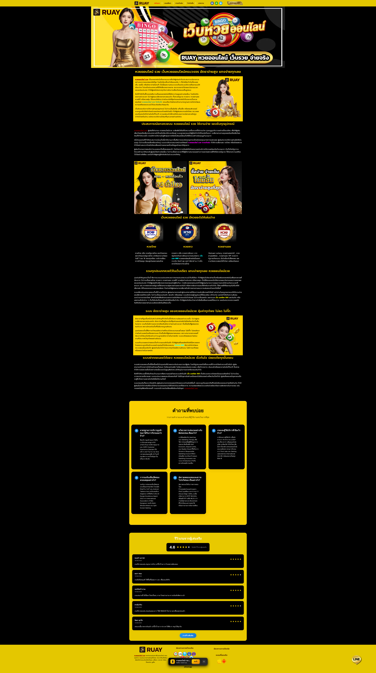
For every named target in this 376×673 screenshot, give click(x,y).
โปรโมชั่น (190, 3)
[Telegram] (220, 3)
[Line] (216, 3)
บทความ (201, 3)
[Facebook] (212, 3)
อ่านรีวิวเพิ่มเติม (188, 635)
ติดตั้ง (195, 661)
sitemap (188, 666)
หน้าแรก (157, 3)
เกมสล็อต (167, 3)
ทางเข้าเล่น (179, 3)
